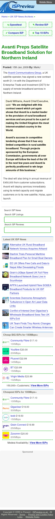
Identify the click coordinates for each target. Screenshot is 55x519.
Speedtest (16, 24)
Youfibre (15, 349)
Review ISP (41, 24)
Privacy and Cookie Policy (40, 514)
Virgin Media (17, 376)
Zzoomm (15, 433)
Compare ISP (16, 33)
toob (13, 415)
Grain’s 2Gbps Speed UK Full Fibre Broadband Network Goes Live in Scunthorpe (29, 276)
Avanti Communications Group (24, 72)
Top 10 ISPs (42, 33)
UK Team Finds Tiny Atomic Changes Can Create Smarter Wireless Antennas (31, 325)
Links (19, 517)
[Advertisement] (27, 480)
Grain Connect (18, 424)
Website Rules (32, 517)
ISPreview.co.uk (40, 512)
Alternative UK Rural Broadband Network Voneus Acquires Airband (28, 246)
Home (5, 16)
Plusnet (15, 358)
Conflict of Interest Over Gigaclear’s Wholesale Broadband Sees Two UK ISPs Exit (30, 314)
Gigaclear (16, 406)
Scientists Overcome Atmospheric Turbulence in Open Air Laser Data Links (28, 301)
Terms (22, 514)
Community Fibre (20, 340)
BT (12, 367)
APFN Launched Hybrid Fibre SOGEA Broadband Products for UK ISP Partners (30, 289)
